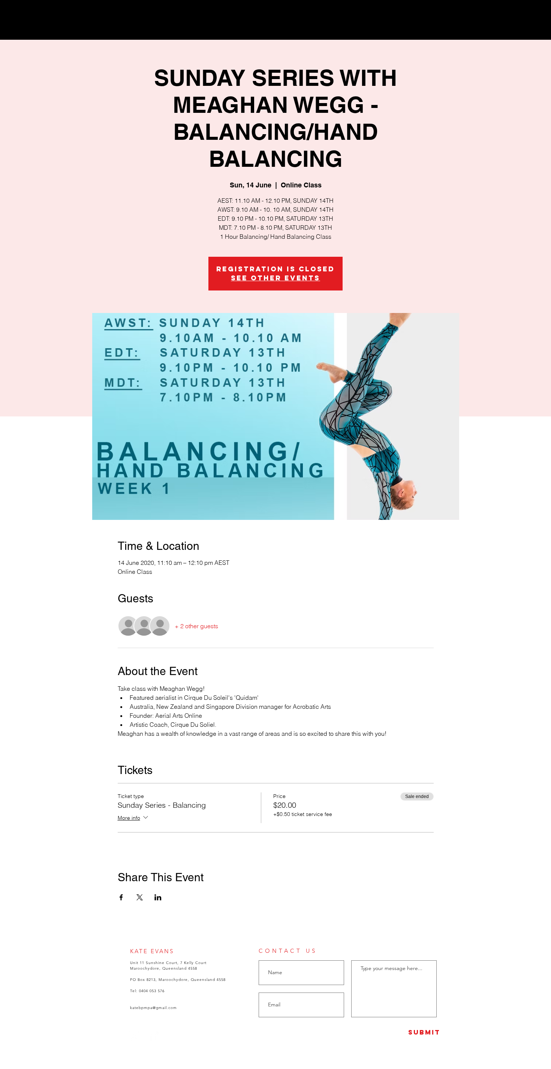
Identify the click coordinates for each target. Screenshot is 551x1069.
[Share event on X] (139, 897)
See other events (275, 278)
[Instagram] (524, 14)
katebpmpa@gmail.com (153, 1007)
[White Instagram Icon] (133, 1035)
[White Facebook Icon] (153, 1035)
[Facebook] (513, 14)
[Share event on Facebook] (121, 897)
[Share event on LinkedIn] (158, 897)
